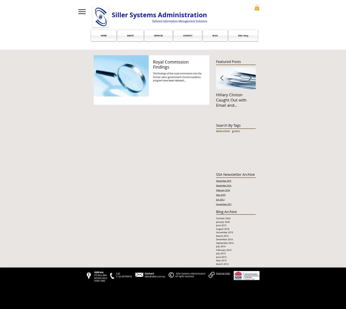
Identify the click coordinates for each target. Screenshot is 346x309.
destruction (223, 131)
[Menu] (81, 11)
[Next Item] (250, 78)
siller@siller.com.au (155, 276)
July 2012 (220, 199)
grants (236, 131)
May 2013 (220, 195)
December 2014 (224, 185)
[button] (257, 7)
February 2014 (223, 190)
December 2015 (223, 180)
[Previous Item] (221, 78)
